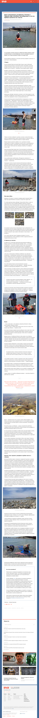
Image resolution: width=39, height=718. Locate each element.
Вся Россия (19, 19)
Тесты (25, 695)
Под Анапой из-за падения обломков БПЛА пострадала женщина (15, 644)
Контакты (13, 716)
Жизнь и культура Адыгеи (16, 698)
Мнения (5, 697)
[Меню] (36, 1)
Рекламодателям (9, 716)
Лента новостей (6, 649)
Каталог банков (10, 695)
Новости (6, 621)
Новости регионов (8, 624)
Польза (25, 696)
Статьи (5, 696)
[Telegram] (7, 692)
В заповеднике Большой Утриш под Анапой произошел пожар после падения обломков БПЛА (19, 633)
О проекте (4, 716)
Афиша (5, 698)
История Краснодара (16, 697)
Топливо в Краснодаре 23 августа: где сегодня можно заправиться (15, 636)
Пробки (5, 700)
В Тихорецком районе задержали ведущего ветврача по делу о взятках (16, 640)
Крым (17, 19)
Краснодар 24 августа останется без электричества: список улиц (14, 628)
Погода (5, 699)
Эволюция (25, 698)
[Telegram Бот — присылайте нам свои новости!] (9, 692)
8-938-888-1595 (14, 598)
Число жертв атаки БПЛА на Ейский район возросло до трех (14, 647)
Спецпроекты (26, 699)
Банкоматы (9, 699)
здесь (13, 708)
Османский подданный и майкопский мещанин (27, 678)
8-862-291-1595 (21, 598)
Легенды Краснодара (16, 696)
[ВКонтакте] (5, 692)
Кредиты (9, 697)
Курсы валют (9, 698)
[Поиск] (33, 1)
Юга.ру (12, 687)
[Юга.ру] (4, 1)
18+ (31, 1)
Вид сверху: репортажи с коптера (17, 695)
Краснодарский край (13, 19)
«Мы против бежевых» (9, 662)
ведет (15, 578)
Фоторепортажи (27, 701)
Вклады (9, 696)
